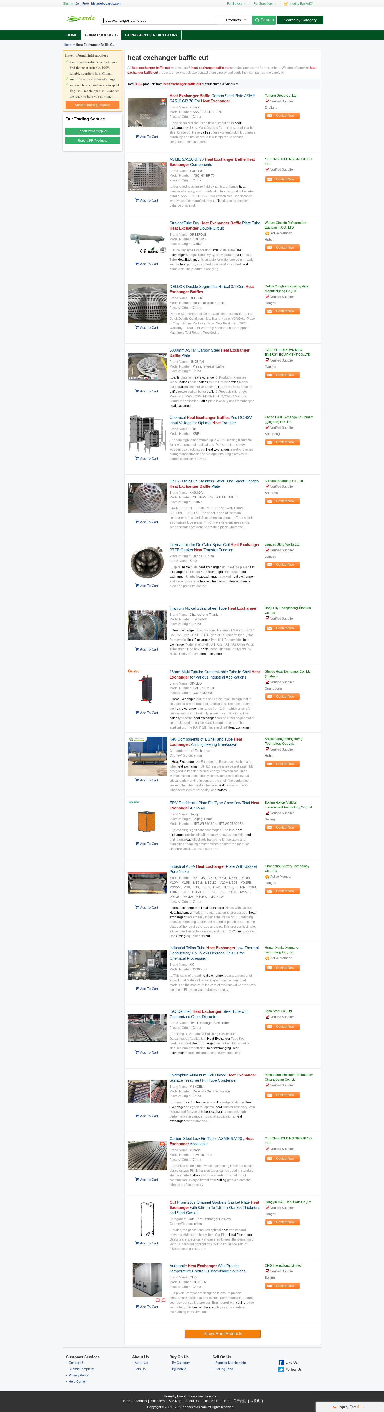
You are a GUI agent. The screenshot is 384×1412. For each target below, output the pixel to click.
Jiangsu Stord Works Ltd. (282, 544)
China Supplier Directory (151, 35)
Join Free (82, 3)
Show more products (222, 1333)
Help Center (77, 1381)
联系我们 (256, 1401)
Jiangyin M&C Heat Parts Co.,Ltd (288, 1202)
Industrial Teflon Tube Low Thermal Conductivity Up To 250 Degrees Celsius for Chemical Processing (214, 953)
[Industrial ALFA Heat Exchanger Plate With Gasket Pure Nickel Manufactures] (146, 902)
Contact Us (76, 1363)
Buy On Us (179, 1357)
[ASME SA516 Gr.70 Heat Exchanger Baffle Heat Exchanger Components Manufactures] (146, 195)
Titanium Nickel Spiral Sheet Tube (213, 608)
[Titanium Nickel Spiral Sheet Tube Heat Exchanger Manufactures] (146, 644)
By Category (181, 1363)
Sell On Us (222, 1357)
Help (226, 1401)
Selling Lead (224, 1369)
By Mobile (179, 1369)
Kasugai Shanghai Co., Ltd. (284, 481)
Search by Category (300, 20)
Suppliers (158, 1401)
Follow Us (294, 1369)
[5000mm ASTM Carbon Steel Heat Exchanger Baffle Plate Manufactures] (146, 386)
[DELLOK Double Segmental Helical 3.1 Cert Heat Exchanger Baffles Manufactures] (146, 322)
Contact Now (285, 116)
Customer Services (83, 1357)
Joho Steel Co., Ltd (278, 1011)
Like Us (292, 1362)
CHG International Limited (283, 1266)
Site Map (175, 1401)
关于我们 (240, 1401)
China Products (101, 35)
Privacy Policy (79, 1375)
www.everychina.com (203, 1396)
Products (140, 1401)
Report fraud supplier (92, 131)
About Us (140, 1357)
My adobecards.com (106, 3)
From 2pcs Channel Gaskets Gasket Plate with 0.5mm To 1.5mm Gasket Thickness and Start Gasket (215, 1207)
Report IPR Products (92, 140)
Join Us (140, 1369)
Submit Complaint (81, 1369)
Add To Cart (149, 137)
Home (71, 35)
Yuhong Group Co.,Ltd (280, 95)
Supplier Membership (230, 1363)
